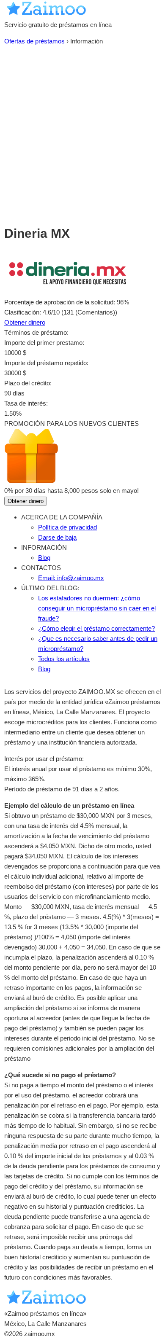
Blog (44, 557)
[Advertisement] (82, 133)
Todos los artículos (64, 658)
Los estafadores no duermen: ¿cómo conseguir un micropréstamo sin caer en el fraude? (97, 608)
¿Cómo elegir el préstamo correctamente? (96, 628)
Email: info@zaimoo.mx (71, 577)
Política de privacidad (67, 527)
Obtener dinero (24, 322)
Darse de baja (57, 537)
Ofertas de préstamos (34, 41)
